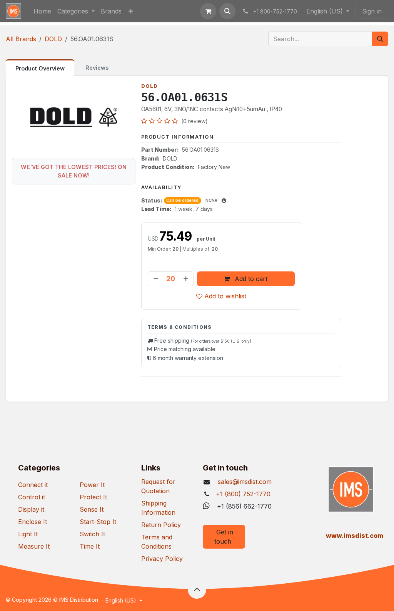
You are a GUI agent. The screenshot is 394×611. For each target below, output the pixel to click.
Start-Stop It (98, 522)
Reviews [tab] (97, 67)
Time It (90, 546)
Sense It (92, 509)
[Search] (380, 39)
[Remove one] (155, 279)
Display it (31, 509)
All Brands (21, 39)
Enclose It (32, 522)
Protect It (93, 497)
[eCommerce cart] (208, 11)
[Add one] (187, 279)
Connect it (33, 485)
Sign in (372, 11)
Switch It (92, 534)
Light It (28, 534)
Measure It (34, 546)
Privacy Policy (162, 558)
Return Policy (161, 525)
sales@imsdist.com (244, 481)
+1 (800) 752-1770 (243, 494)
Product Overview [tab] (40, 68)
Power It (92, 485)
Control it (31, 497)
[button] (227, 11)
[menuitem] (42, 11)
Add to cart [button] (250, 279)
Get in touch (223, 536)
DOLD (53, 39)
